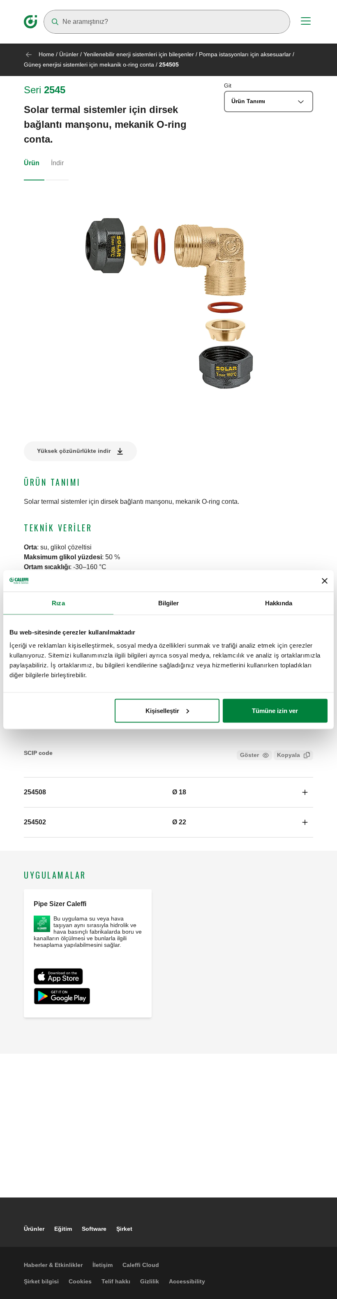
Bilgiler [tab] (168, 603)
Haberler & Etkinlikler (53, 1265)
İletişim (102, 1265)
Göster (249, 755)
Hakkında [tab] (278, 603)
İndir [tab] (57, 162)
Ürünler (68, 54)
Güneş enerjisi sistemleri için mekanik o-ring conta (89, 64)
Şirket (124, 1228)
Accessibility (187, 1281)
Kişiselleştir (162, 710)
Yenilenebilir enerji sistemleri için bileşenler (138, 54)
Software (94, 1228)
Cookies (80, 1281)
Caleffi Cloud (140, 1265)
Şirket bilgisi (41, 1281)
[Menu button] (305, 22)
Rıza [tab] (58, 603)
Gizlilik (149, 1281)
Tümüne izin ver (275, 710)
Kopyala (288, 755)
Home (46, 54)
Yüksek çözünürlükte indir (74, 451)
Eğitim (63, 1228)
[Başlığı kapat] (325, 581)
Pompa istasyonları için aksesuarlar (245, 54)
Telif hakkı (116, 1281)
